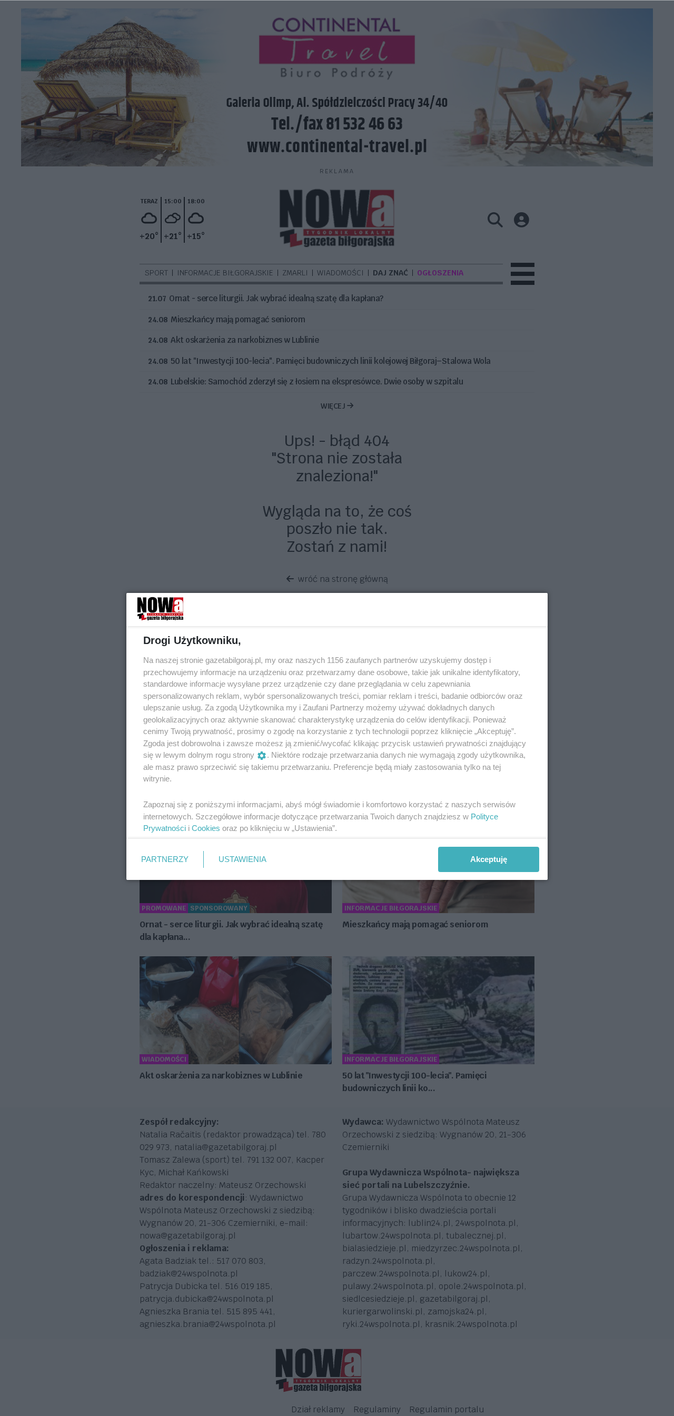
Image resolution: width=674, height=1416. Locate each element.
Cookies (206, 828)
